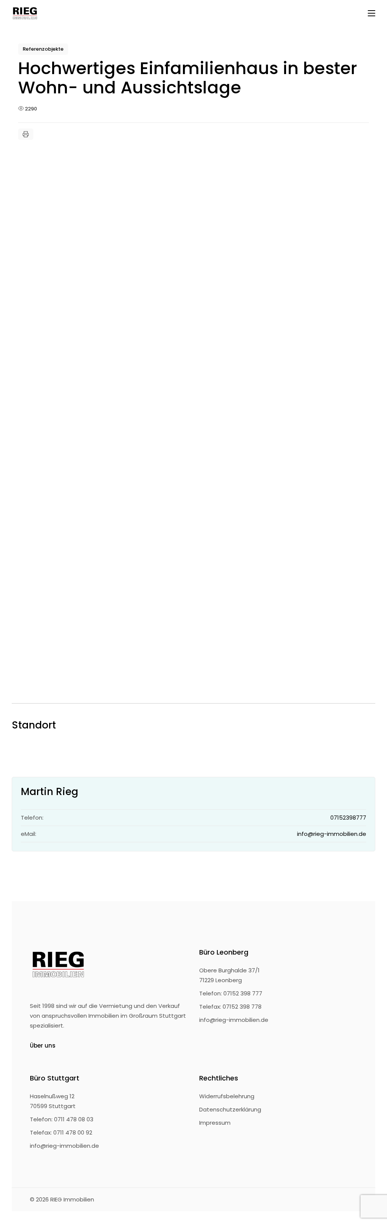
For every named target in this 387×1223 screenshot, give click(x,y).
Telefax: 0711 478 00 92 (61, 1132)
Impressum (215, 1123)
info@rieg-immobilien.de (331, 834)
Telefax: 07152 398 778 (230, 1007)
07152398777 (348, 818)
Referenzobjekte (43, 49)
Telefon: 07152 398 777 (230, 993)
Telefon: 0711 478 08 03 (61, 1119)
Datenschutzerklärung (230, 1109)
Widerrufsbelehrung (226, 1096)
